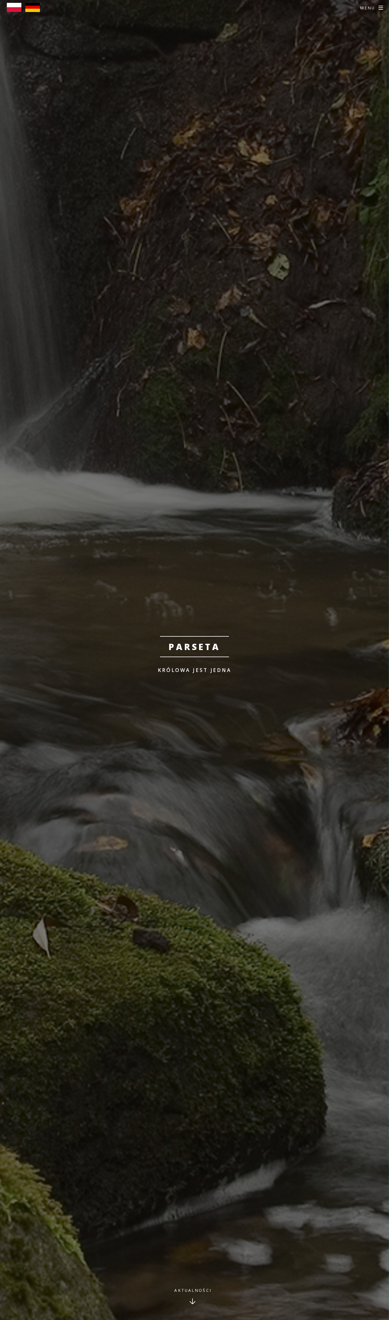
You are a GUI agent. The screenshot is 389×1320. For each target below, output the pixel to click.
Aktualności (192, 1290)
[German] (34, 10)
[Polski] (15, 10)
